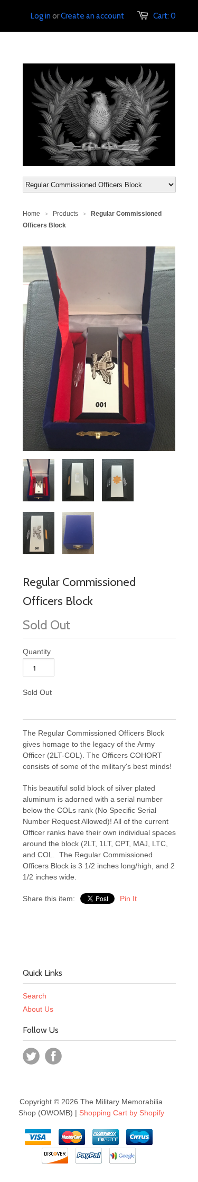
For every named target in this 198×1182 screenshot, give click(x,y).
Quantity (37, 651)
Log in (41, 16)
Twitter (31, 1056)
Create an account (92, 16)
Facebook (53, 1056)
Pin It (128, 898)
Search (34, 996)
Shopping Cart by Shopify (121, 1112)
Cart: (164, 16)
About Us (38, 1009)
